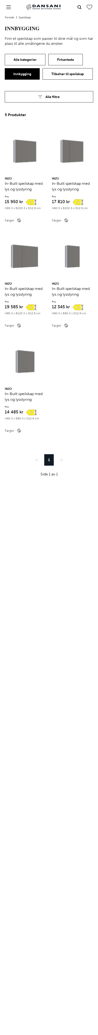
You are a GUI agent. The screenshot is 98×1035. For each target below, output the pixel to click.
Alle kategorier (25, 60)
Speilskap (25, 17)
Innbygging (22, 74)
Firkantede (65, 60)
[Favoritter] (89, 7)
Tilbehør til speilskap (67, 74)
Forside (10, 17)
